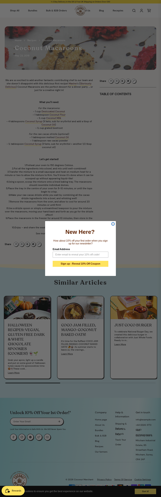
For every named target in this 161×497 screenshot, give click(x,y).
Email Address (61, 249)
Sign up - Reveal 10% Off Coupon (80, 263)
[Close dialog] (113, 223)
